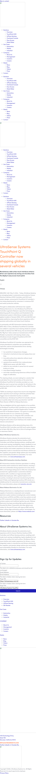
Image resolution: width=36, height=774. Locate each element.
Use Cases (6, 44)
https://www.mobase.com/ (26, 511)
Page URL (3, 579)
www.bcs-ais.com (26, 484)
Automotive (10, 46)
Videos (9, 69)
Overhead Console (12, 38)
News (8, 65)
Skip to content (4, 1)
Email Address (4, 572)
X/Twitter (3, 563)
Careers (9, 61)
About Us (9, 54)
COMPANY (3, 621)
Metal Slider (10, 42)
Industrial (9, 50)
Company (6, 52)
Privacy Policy (4, 773)
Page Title (3, 585)
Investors (9, 59)
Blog (8, 67)
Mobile (9, 48)
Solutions (6, 30)
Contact (5, 73)
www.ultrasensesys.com (17, 457)
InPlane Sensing (11, 36)
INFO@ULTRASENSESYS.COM (9, 743)
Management (11, 57)
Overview (10, 32)
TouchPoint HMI (11, 34)
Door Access (10, 40)
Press (8, 71)
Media (5, 63)
